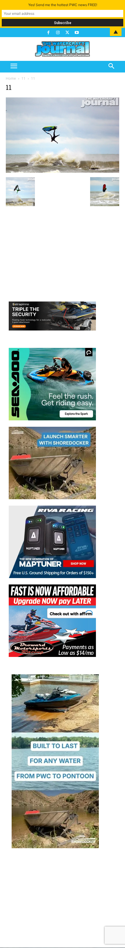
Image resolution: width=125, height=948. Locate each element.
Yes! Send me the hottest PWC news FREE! (62, 5)
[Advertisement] (62, 250)
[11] (62, 171)
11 (24, 78)
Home (11, 78)
